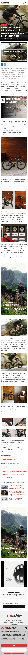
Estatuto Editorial (7, 622)
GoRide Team (6, 38)
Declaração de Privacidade (18, 653)
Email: (14, 598)
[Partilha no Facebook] (2, 64)
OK (14, 646)
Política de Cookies (8, 653)
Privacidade (9, 620)
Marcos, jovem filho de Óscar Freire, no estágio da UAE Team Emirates (15, 474)
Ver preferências (14, 650)
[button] (26, 628)
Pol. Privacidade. (15, 603)
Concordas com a (11, 603)
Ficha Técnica (18, 620)
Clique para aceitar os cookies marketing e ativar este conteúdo (14, 52)
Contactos (14, 624)
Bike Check (4, 24)
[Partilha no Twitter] (5, 64)
